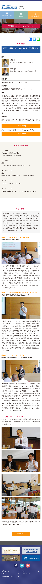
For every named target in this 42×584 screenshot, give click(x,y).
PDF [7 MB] (22, 126)
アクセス (21, 8)
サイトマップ (25, 571)
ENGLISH (21, 6)
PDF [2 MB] (22, 133)
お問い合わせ (5, 571)
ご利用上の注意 (26, 573)
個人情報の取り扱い (7, 576)
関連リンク (5, 573)
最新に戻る (21, 533)
